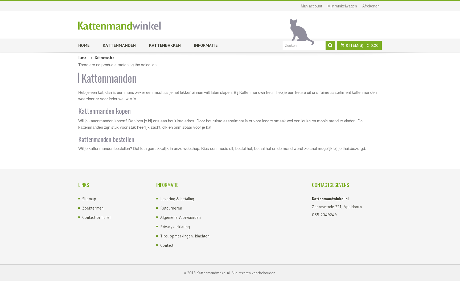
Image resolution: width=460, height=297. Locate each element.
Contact (166, 245)
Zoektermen (93, 208)
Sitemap (89, 198)
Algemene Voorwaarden (180, 217)
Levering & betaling (177, 198)
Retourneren (171, 208)
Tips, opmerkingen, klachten (185, 236)
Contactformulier (96, 217)
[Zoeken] (330, 45)
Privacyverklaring (175, 226)
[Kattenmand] (119, 26)
